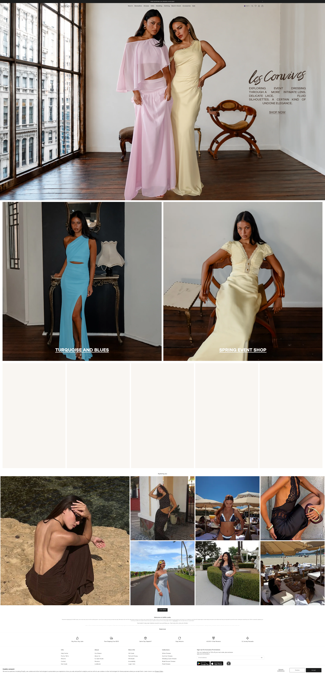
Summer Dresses (167, 656)
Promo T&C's (65, 656)
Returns (63, 659)
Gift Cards (131, 653)
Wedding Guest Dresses (169, 659)
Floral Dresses (166, 664)
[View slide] (162, 101)
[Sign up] (261, 657)
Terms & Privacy (133, 656)
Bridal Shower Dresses (168, 661)
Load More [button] (162, 609)
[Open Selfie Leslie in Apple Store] (216, 663)
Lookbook (98, 664)
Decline (297, 670)
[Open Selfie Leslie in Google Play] (203, 663)
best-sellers (175, 620)
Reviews (97, 661)
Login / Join (131, 664)
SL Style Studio (99, 659)
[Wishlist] (255, 6)
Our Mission (98, 653)
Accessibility (131, 661)
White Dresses (166, 653)
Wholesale (131, 659)
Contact (63, 661)
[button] (65, 540)
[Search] (252, 6)
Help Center (64, 653)
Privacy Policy (159, 671)
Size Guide (64, 664)
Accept (314, 670)
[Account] (259, 6)
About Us (97, 656)
